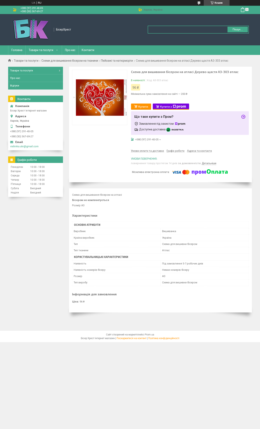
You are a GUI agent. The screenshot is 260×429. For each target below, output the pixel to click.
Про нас (70, 50)
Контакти (88, 50)
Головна (16, 50)
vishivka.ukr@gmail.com (24, 146)
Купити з (166, 106)
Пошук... (238, 29)
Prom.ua (149, 334)
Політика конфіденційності (163, 338)
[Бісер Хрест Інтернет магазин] (31, 29)
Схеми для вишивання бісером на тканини (69, 60)
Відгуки (14, 85)
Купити (143, 106)
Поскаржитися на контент (131, 338)
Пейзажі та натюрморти (117, 60)
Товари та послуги (41, 50)
